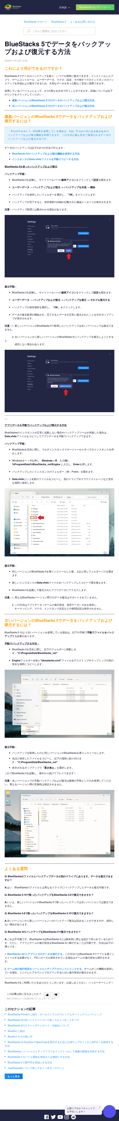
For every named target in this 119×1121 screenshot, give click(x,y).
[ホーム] (13, 7)
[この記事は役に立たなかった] (56, 995)
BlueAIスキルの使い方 (20, 1036)
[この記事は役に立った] (47, 995)
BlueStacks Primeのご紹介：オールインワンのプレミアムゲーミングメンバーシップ (55, 1014)
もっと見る (13, 1076)
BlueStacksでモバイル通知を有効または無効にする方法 (39, 1057)
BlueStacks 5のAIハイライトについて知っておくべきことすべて (43, 1020)
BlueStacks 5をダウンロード (95, 7)
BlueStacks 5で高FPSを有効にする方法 (30, 1062)
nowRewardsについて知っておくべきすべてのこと (36, 1068)
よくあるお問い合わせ (82, 21)
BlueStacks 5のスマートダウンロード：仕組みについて (38, 1025)
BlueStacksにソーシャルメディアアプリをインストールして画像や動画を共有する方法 (56, 1051)
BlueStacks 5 (58, 21)
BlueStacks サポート (35, 21)
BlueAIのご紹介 (16, 1031)
